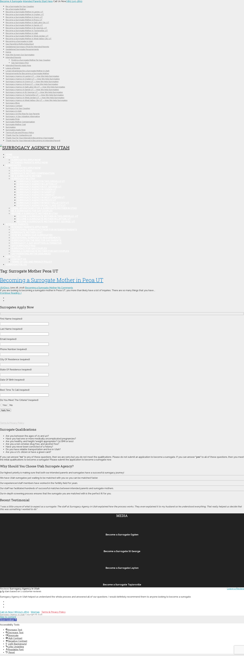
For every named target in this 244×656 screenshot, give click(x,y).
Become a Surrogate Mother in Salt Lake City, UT (27, 22)
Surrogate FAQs (12, 119)
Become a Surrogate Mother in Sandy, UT (24, 25)
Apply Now (12, 157)
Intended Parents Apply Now (18, 65)
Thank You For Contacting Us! (19, 135)
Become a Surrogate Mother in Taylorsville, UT (27, 31)
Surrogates (11, 127)
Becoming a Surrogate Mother (41, 287)
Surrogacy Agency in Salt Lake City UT (41, 205)
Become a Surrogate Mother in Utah (22, 33)
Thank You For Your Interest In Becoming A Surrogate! (30, 138)
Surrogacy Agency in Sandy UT (36, 192)
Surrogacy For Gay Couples (18, 108)
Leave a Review (13, 68)
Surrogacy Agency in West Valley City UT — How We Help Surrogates (36, 100)
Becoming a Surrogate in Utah (19, 41)
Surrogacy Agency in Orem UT (36, 194)
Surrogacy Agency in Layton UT (37, 184)
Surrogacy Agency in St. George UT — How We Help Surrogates (34, 92)
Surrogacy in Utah (14, 111)
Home (8, 52)
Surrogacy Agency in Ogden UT (36, 189)
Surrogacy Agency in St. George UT (39, 186)
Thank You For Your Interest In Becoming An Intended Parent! (33, 141)
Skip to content (8, 617)
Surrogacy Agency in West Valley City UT (43, 202)
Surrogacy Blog (13, 103)
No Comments (65, 287)
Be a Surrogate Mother (16, 9)
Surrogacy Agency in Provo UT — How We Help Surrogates (32, 84)
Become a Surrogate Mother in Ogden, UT (25, 14)
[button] (8, 619)
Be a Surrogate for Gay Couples (20, 6)
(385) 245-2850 (74, 1)
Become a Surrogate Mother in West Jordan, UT (27, 36)
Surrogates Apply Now (16, 130)
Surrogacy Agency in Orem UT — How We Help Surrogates (32, 81)
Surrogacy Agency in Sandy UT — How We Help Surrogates (32, 90)
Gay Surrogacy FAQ (20, 63)
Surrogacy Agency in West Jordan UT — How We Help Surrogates (35, 98)
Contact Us (13, 256)
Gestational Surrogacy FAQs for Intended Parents (27, 47)
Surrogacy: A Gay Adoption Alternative (23, 116)
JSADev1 (4, 287)
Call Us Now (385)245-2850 (14, 612)
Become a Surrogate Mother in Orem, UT (24, 17)
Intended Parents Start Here (38, 1)
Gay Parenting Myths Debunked (20, 44)
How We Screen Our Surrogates (20, 55)
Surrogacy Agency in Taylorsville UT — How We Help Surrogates (35, 95)
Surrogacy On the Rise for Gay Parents (23, 114)
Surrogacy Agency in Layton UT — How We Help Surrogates (32, 76)
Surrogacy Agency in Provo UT (36, 200)
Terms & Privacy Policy (12, 423)
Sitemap (35, 612)
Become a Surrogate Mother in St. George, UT (26, 28)
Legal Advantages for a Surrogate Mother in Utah (27, 71)
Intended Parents (13, 57)
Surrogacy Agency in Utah (12, 614)
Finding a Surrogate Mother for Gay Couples (30, 60)
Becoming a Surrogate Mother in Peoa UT (51, 280)
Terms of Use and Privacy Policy (20, 132)
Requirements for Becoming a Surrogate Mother (27, 73)
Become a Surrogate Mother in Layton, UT (24, 12)
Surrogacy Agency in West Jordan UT (41, 197)
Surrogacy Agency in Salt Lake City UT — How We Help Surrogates (35, 87)
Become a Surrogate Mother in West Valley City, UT (29, 39)
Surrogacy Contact (14, 106)
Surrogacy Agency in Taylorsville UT (41, 181)
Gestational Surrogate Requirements (22, 49)
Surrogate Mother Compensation (20, 122)
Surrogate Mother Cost (16, 124)
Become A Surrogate (11, 1)
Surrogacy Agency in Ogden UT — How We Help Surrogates (33, 79)
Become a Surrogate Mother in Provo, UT (24, 20)
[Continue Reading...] (10, 293)
